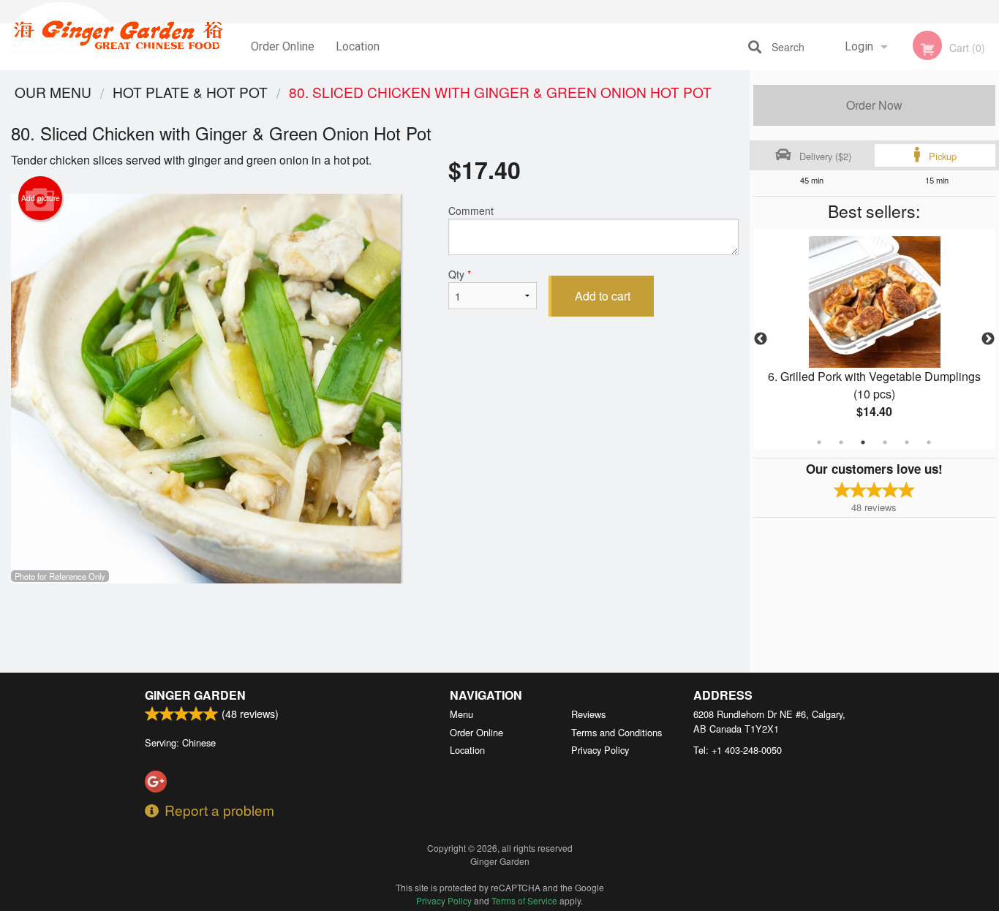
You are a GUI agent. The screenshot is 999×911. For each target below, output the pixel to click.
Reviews (588, 714)
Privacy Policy (600, 750)
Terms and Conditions (616, 732)
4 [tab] (885, 442)
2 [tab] (841, 442)
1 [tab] (819, 442)
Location (358, 46)
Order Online (282, 46)
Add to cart (602, 295)
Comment (471, 210)
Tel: (737, 750)
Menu (461, 714)
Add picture (40, 198)
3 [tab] (863, 442)
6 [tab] (928, 442)
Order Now (874, 105)
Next (988, 339)
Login (859, 46)
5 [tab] (907, 442)
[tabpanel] (874, 339)
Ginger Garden (195, 695)
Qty (459, 274)
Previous (760, 339)
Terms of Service (524, 900)
